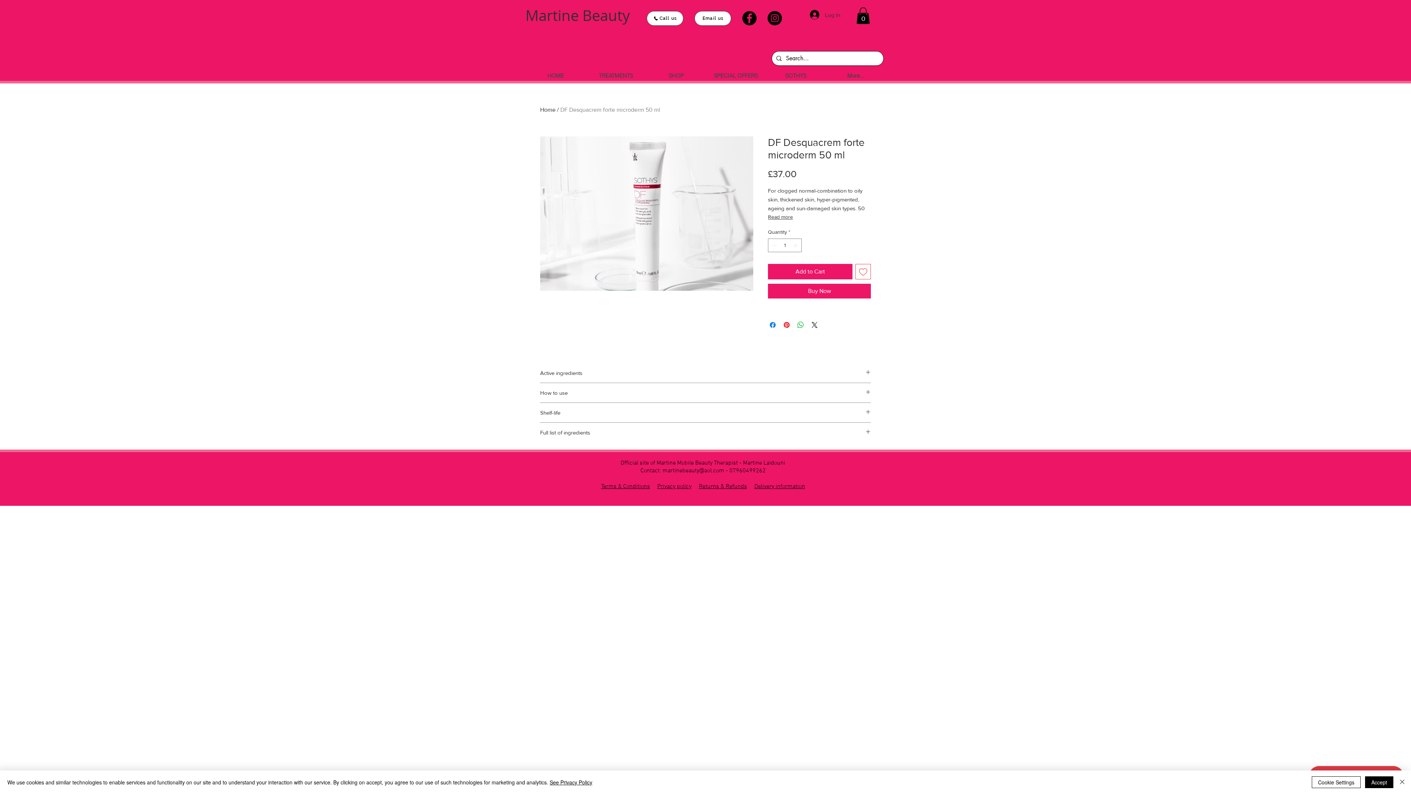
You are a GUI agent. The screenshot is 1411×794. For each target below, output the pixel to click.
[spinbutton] (784, 245)
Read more (780, 217)
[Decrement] (773, 245)
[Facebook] (749, 18)
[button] (863, 15)
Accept (1379, 782)
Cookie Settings (1336, 782)
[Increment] (796, 245)
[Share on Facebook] (772, 325)
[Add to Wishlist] (863, 271)
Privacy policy (674, 486)
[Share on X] (814, 325)
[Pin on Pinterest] (786, 325)
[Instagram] (775, 18)
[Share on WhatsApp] (800, 325)
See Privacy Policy (571, 782)
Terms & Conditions (625, 486)
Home (548, 110)
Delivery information (779, 486)
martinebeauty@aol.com (693, 471)
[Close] (1402, 782)
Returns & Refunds (723, 486)
